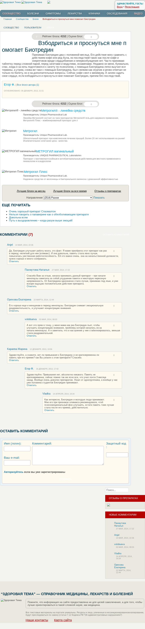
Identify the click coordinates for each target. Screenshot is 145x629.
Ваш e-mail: (12, 457)
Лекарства (75, 13)
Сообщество (11, 13)
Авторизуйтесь (13, 471)
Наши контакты (37, 620)
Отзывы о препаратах (107, 190)
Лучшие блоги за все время (70, 190)
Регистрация (132, 6)
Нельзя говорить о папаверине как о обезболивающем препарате (49, 214)
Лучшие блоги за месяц (31, 190)
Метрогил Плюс (35, 172)
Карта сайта (63, 620)
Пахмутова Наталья (37, 269)
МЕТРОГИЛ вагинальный (55, 151)
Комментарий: (42, 443)
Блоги (50, 27)
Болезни (33, 13)
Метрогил (30, 131)
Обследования (117, 13)
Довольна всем (18, 217)
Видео (138, 13)
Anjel (10, 244)
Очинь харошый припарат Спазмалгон (32, 211)
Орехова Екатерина (19, 299)
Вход (120, 6)
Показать (99, 197)
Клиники (94, 13)
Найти (138, 490)
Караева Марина (17, 348)
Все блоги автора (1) (28, 84)
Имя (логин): (12, 443)
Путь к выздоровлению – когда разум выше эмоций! (40, 220)
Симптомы (53, 13)
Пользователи (32, 27)
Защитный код (116, 443)
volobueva (31, 319)
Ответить (14, 261)
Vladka (46, 393)
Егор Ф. (9, 84)
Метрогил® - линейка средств (63, 110)
